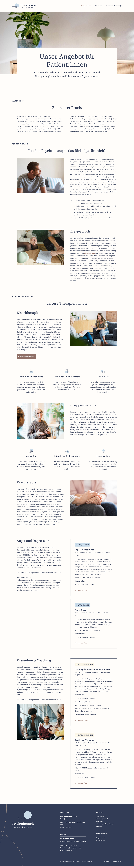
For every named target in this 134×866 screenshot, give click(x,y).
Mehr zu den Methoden (26, 357)
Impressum (100, 838)
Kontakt (99, 826)
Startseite (100, 816)
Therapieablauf (102, 819)
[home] (24, 5)
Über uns (99, 821)
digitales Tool (89, 253)
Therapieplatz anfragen (105, 824)
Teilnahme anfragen (81, 590)
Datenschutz (101, 840)
